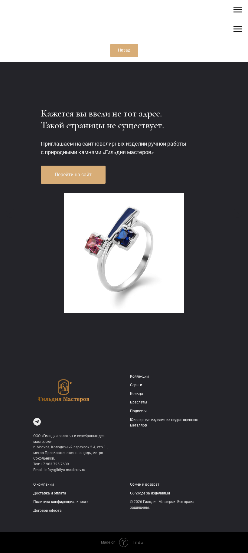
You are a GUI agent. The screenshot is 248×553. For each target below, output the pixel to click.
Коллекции (139, 376)
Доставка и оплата (49, 493)
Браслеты (138, 402)
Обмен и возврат (144, 484)
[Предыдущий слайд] (10, 213)
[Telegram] (37, 422)
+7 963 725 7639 (55, 464)
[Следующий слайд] (237, 213)
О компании (43, 484)
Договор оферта (47, 510)
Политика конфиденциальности (61, 502)
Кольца (136, 394)
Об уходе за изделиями (150, 493)
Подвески (138, 411)
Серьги (136, 385)
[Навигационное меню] (237, 10)
